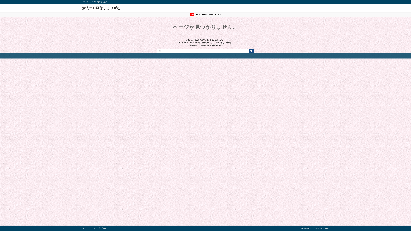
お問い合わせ (102, 228)
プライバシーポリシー (90, 228)
